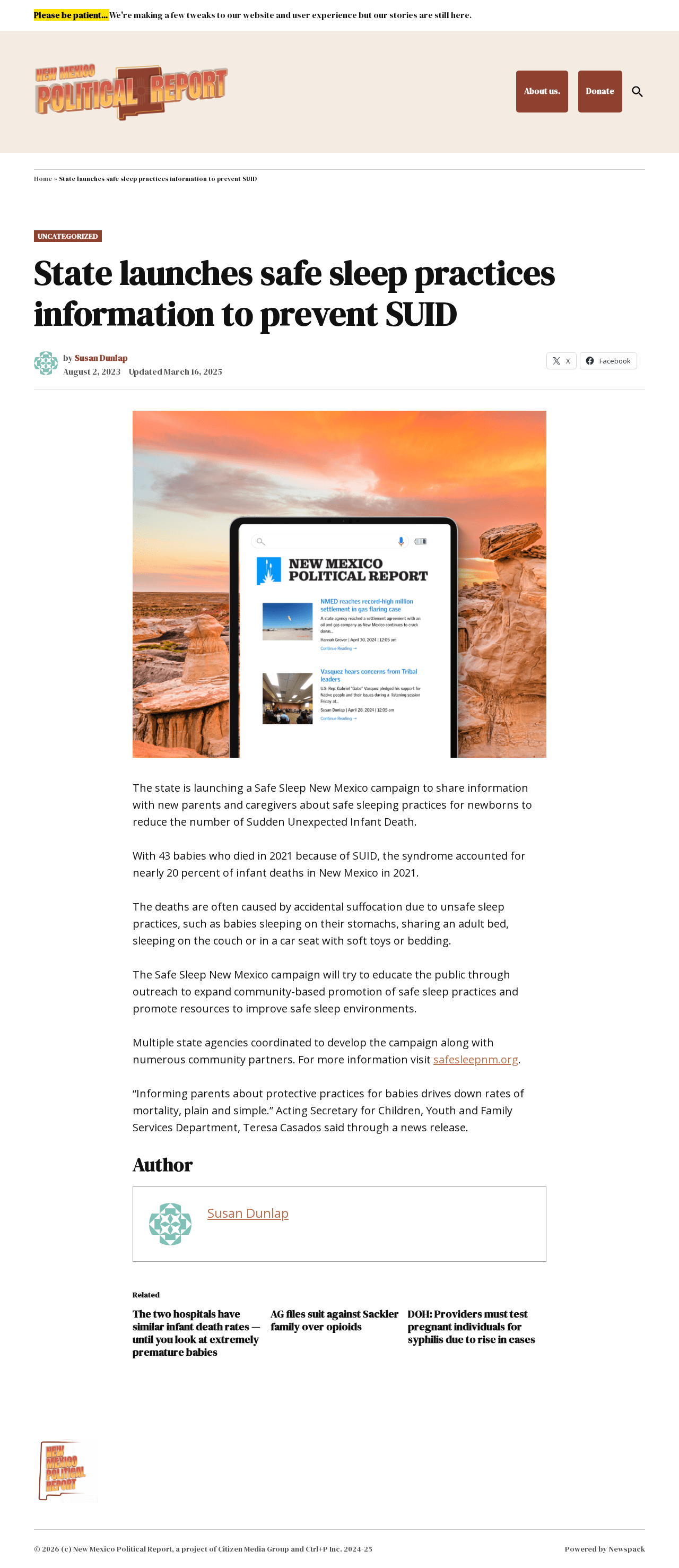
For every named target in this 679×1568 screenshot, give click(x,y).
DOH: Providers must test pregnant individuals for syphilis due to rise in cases (471, 1326)
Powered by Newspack (605, 1549)
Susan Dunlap (101, 357)
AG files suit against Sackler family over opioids (335, 1320)
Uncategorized (68, 236)
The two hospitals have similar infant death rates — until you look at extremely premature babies (196, 1332)
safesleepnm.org (475, 1059)
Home (43, 179)
